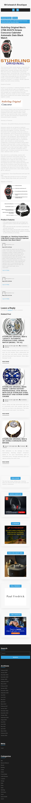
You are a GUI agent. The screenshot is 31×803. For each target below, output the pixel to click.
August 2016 (4, 719)
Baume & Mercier (5, 762)
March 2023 (3, 683)
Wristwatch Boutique (15, 5)
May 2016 (3, 726)
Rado (2, 783)
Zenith (2, 798)
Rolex (2, 785)
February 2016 (4, 733)
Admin (16, 345)
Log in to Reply (5, 270)
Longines (3, 778)
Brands (2, 765)
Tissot (2, 794)
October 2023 (4, 679)
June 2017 (3, 697)
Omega (2, 780)
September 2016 (5, 717)
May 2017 (3, 699)
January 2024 (4, 672)
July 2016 (3, 722)
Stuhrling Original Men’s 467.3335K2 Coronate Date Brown (14, 441)
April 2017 (3, 701)
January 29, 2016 (9, 345)
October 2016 (4, 715)
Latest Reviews (4, 776)
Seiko (2, 787)
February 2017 (4, 706)
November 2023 (4, 677)
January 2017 (4, 708)
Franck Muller (4, 774)
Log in (2, 748)
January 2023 (4, 688)
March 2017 (3, 704)
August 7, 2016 (8, 446)
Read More (5, 362)
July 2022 (3, 695)
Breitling (3, 767)
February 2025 (4, 670)
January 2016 (4, 735)
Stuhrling (15, 17)
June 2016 (3, 724)
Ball (2, 760)
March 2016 (3, 731)
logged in (10, 310)
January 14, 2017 (9, 399)
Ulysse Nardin (4, 796)
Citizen (2, 771)
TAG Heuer (3, 792)
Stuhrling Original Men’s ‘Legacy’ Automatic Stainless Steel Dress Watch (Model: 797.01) (14, 339)
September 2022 (5, 692)
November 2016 (4, 713)
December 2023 (4, 674)
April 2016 (3, 728)
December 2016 (4, 710)
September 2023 (5, 681)
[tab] (13, 10)
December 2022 (4, 690)
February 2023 (4, 686)
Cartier (2, 769)
